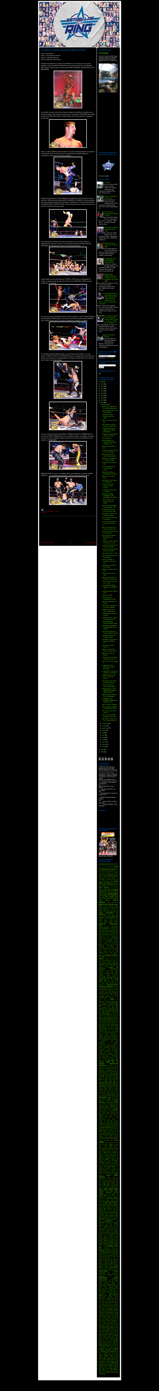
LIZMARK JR (106, 1165)
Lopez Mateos (111, 1166)
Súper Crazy (102, 1333)
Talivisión (101, 1337)
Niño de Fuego (107, 1228)
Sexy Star (106, 1323)
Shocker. (116, 1324)
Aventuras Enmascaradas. (111, 926)
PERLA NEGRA (103, 1246)
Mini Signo (115, 1216)
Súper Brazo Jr (108, 1331)
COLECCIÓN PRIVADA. (112, 964)
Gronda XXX (109, 1113)
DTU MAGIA (114, 1006)
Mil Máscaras (112, 1215)
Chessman (115, 949)
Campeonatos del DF (104, 937)
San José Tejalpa (114, 1315)
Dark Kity (111, 981)
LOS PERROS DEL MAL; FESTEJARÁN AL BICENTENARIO (109, 260)
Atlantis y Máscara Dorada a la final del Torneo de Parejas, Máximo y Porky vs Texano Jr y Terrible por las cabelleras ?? (110, 319)
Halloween (110, 1122)
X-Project (115, 1369)
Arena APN (115, 883)
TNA (114, 1342)
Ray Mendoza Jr (103, 1292)
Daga (116, 979)
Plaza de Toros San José (105, 1260)
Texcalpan (115, 1341)
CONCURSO (102, 976)
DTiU (108, 999)
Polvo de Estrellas (114, 1264)
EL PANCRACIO (109, 1020)
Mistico (106, 1218)
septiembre (105, 728)
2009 (102, 752)
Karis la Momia (108, 1148)
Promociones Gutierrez (113, 1274)
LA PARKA (106, 1159)
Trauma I (106, 1348)
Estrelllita (116, 1078)
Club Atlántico (115, 956)
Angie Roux (101, 876)
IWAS (111, 1140)
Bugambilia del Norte (104, 935)
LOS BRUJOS (107, 1168)
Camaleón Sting (114, 935)
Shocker (111, 1324)
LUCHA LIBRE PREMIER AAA (110, 1182)
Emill (109, 1025)
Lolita (105, 1166)
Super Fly (115, 1333)
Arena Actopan (110, 881)
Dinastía (100, 992)
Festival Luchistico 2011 (112, 1095)
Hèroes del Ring (102, 1126)
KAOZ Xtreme (102, 1148)
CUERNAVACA (102, 979)
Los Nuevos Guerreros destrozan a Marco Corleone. (63, 50)
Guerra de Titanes (108, 1115)
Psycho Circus (113, 1287)
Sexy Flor (106, 1321)
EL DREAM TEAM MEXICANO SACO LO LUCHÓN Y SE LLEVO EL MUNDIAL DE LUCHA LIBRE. (110, 278)
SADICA (100, 1305)
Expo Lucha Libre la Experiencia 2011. (108, 1083)
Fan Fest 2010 (108, 1089)
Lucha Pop (103, 1195)
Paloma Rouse (112, 1236)
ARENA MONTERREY (112, 902)
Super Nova (115, 1334)
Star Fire (112, 1330)
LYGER (116, 1201)
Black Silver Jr (102, 933)
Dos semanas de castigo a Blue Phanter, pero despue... (109, 537)
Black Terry (108, 933)
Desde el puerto (114, 988)
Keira (108, 1149)
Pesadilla (101, 1249)
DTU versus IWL (110, 1008)
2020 (102, 381)
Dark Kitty (106, 981)
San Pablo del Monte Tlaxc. (105, 1316)
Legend (113, 1162)
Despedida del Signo (103, 989)
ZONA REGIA (108, 1372)
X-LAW (110, 1369)
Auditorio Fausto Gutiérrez (111, 920)
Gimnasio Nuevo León (105, 1109)
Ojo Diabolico (114, 1230)
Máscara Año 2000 (113, 1208)
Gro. (104, 1113)
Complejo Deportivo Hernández (108, 974)
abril (103, 739)
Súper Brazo (101, 1331)
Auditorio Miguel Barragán (106, 921)
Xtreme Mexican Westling (108, 1371)
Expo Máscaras (103, 1086)
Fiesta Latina (102, 1096)
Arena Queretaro (103, 908)
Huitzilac (116, 1135)
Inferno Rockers (102, 1138)
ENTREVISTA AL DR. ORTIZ (105, 1054)
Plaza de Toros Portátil (113, 1259)
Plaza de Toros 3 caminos (109, 1253)
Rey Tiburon (101, 1302)
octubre (104, 725)
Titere (111, 1342)
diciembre (105, 404)
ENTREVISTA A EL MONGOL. (108, 1043)
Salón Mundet (102, 1310)
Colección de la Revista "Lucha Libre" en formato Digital (110, 244)
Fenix (100, 1093)
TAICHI (116, 1335)
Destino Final (112, 989)
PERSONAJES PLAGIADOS (111, 1248)
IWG (114, 1140)
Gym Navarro (111, 1119)
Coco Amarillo (115, 958)
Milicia (116, 1215)
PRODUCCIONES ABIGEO (108, 1271)
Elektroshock (108, 1024)
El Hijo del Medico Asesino (110, 1015)
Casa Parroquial (114, 944)
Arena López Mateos (112, 898)
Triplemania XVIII (105, 1351)
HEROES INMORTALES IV (107, 1127)
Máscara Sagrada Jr (113, 1211)
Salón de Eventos (103, 1306)
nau (114, 1225)
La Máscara (106, 1158)
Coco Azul (101, 960)
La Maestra (113, 1156)
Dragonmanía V (113, 997)
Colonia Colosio (109, 970)
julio (103, 732)
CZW (114, 978)
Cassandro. (102, 945)
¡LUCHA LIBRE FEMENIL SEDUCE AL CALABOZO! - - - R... (110, 587)
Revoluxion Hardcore (111, 1298)
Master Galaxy (110, 1212)
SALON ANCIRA (114, 1305)
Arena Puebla (114, 907)
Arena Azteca (110, 884)
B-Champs (113, 928)
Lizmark (100, 1165)
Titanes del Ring (106, 1342)
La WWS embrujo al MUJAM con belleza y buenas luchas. (110, 229)
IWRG (101, 1142)
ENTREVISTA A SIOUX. (104, 1050)
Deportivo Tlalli (107, 988)
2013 (102, 398)
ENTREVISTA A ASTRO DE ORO (110, 1032)
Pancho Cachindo (113, 1237)
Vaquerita (101, 1365)
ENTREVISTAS (114, 1056)
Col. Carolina (108, 962)
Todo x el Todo (103, 1344)
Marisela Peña (109, 1205)
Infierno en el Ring (111, 1138)
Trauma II (111, 1348)
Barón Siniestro (104, 930)
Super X (101, 1335)
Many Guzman (102, 1205)
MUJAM (116, 1223)
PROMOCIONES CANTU (108, 1277)
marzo (104, 742)
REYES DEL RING (109, 1302)
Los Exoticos (113, 1169)
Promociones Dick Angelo (105, 1281)
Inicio (69, 542)
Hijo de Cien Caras (107, 1128)
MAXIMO (116, 1212)
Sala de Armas (106, 1305)
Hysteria (106, 1137)
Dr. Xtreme (110, 995)
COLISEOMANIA (114, 969)
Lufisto (106, 1201)
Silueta (100, 1326)
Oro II (100, 1233)
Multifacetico (101, 1225)
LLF (111, 1165)
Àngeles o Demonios (103, 875)
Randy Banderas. (114, 1291)
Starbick (116, 1330)
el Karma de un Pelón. (107, 1018)
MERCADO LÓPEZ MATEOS (106, 1214)
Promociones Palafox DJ (111, 1283)
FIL (107, 1096)
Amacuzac (111, 871)
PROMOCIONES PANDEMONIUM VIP (108, 1284)
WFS (100, 1369)
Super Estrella (109, 1333)
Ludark (107, 1200)
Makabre (101, 1204)
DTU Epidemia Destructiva (106, 1004)
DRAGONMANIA (103, 997)
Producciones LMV (104, 1273)
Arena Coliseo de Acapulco (111, 889)
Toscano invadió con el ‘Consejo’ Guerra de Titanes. (108, 501)
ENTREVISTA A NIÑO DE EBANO (108, 1049)
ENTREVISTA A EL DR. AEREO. (108, 1042)
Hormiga (101, 1135)
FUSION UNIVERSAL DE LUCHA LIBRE (108, 1101)
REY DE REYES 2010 (108, 1299)
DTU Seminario (103, 1007)
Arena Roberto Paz (113, 908)
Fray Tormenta (114, 1098)
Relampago (115, 1295)
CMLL (57, 511)
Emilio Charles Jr (103, 1025)
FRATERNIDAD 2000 (104, 1098)
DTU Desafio (114, 1003)
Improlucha (115, 1137)
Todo (117, 1342)
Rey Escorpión (108, 1301)
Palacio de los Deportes (106, 1235)
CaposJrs (116, 941)
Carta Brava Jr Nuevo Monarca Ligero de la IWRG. (108, 416)
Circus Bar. (108, 956)
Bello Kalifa (101, 931)
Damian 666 (102, 980)
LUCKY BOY (102, 1200)
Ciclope (100, 954)
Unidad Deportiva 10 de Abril (111, 1354)
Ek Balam (106, 1011)
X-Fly (107, 1369)
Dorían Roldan (109, 993)
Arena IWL (101, 896)
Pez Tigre (116, 1249)
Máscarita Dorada (103, 1212)
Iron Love (106, 1140)
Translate (111, 358)
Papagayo (105, 1240)
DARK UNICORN (109, 983)
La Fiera (105, 1154)
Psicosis (105, 1287)
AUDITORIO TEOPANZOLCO (108, 924)
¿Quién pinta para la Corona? (106, 863)
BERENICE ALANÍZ (108, 931)
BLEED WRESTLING (104, 934)
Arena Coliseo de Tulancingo (106, 890)
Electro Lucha (115, 1022)
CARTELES (106, 944)
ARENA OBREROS (108, 906)
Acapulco (114, 868)
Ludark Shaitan (114, 1200)
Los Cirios (113, 1168)
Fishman (113, 1096)
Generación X (106, 1105)
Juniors (111, 1145)
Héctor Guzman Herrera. (112, 1123)
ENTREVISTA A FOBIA (104, 1045)
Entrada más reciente (47, 542)
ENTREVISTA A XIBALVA (111, 1051)
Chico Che (111, 951)
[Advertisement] (55, 528)
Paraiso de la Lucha (113, 1240)
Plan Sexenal (103, 1252)
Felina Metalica (102, 1092)
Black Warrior (115, 933)
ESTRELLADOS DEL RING (111, 1076)
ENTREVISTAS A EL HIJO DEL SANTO (108, 1057)
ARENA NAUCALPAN (106, 904)
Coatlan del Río (108, 958)
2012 (102, 400)
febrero (104, 744)
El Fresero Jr (114, 1014)
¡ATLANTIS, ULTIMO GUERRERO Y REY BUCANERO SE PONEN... (110, 495)
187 (116, 863)
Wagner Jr (115, 1368)
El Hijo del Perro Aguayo (108, 1016)
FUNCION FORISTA (105, 1100)
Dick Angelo (108, 990)
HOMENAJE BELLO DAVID (111, 1134)
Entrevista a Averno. (104, 1034)
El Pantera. (115, 1020)
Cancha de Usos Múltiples (106, 940)
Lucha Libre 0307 (103, 1173)
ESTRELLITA (111, 1078)
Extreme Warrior (103, 1088)
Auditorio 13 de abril (104, 918)
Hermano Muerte (106, 1124)
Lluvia (114, 1165)
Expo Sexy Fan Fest (112, 1086)
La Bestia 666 (106, 1152)
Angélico (116, 875)
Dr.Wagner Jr (109, 996)
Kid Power (113, 1149)
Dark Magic (101, 983)
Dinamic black (115, 990)
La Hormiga (107, 1156)
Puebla (110, 1288)
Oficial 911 (115, 1229)
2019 (102, 384)
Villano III (106, 1366)
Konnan (104, 1151)
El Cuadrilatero (106, 1014)
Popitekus (101, 1266)
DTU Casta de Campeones (105, 1003)
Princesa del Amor (103, 1269)
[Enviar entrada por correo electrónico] (42, 510)
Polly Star (107, 1264)
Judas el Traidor (103, 1145)
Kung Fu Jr (109, 1151)
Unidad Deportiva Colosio (106, 1355)
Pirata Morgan (108, 1250)
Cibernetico (115, 952)
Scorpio (111, 1319)
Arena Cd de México (113, 886)
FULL (116, 1099)
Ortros (103, 1233)
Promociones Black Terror (108, 1276)
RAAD (104, 1291)
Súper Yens (111, 1335)
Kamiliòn (110, 1147)
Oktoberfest (101, 1232)
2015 (102, 393)
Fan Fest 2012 (102, 1091)
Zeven (116, 1371)
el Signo (103, 1022)
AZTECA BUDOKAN (104, 929)
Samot (100, 1315)
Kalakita (105, 1147)
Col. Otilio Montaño (110, 963)
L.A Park (114, 1151)
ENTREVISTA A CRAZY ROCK (105, 1038)
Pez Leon (111, 1249)
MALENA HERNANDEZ (108, 1204)
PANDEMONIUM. (103, 1239)
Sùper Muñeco (109, 1334)
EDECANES (115, 1010)
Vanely (116, 1364)
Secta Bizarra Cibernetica (105, 1320)
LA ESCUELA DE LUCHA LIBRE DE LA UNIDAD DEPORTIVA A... (108, 430)
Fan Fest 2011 (115, 1089)
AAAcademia (101, 868)
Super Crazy (115, 1331)
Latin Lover (108, 1162)
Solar (110, 1327)
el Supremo (108, 1022)
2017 (102, 388)
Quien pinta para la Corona (106, 1290)
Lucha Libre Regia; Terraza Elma (107, 1187)
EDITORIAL (101, 1011)
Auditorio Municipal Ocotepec (111, 922)
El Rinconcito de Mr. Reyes (110, 1021)
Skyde (104, 1327)
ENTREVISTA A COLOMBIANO (110, 1036)
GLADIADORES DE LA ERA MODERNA (108, 1110)
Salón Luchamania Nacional (110, 1309)
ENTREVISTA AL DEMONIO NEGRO (108, 1053)
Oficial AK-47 (102, 1230)
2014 (102, 395)
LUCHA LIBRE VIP (112, 1194)
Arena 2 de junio (103, 881)
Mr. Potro (106, 1223)
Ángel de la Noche (106, 874)
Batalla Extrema (114, 930)
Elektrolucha (101, 1024)
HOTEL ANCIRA (108, 1135)
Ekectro (111, 1011)
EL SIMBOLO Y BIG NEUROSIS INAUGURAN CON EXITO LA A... (109, 700)
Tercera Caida (109, 1340)
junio (103, 735)
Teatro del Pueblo (104, 1338)
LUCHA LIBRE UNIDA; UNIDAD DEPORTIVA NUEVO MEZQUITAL (108, 1193)
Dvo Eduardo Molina (103, 1010)
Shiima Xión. (102, 1324)
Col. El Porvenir (114, 962)
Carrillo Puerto (111, 942)
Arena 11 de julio (113, 879)
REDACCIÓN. (102, 1294)
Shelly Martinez (114, 1323)
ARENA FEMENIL (113, 893)
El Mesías (102, 1020)
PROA (116, 1270)
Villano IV (111, 1366)
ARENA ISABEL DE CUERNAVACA (108, 895)
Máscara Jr (105, 1211)
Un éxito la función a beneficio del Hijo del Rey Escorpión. (110, 213)
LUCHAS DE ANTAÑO (104, 1198)
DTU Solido (111, 1007)
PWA (117, 1288)
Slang (107, 1327)
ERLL (100, 1058)
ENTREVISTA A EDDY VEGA (109, 1040)
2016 (102, 391)
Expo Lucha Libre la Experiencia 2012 (108, 1084)
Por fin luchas (103, 53)
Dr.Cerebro (101, 996)
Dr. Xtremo (115, 995)
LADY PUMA (107, 1160)
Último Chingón (111, 1352)
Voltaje (111, 1368)
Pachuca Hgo (115, 1233)
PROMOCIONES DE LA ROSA (108, 1280)
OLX (113, 1232)
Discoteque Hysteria (107, 992)
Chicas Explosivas (103, 951)
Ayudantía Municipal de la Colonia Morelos (108, 927)
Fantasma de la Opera (112, 1091)
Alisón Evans (105, 871)
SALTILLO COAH (113, 1313)
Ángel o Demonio (114, 874)
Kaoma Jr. (115, 1147)
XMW (100, 1371)
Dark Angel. (111, 980)
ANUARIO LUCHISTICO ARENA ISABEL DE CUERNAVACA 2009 (108, 878)
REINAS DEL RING (105, 1295)
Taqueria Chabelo (107, 1337)
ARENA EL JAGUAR (103, 893)
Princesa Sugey (103, 1270)
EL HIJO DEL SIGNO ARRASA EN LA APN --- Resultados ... (109, 667)
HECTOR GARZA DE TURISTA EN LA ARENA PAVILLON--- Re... (109, 442)
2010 (102, 749)
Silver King (105, 1326)
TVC (103, 1352)
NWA (103, 1229)
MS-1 (111, 1223)
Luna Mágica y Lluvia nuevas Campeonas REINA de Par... (109, 641)
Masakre (105, 1208)
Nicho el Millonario (103, 1226)
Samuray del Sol (106, 1315)
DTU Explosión (107, 1005)
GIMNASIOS (115, 1109)
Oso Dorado (108, 1233)
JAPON (106, 1142)
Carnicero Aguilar (103, 942)
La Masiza (112, 1158)
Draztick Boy (102, 999)
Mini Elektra (109, 1216)
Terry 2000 (104, 1341)
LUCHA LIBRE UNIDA (112, 1188)
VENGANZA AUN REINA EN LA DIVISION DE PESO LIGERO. (109, 627)
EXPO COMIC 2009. (110, 1079)
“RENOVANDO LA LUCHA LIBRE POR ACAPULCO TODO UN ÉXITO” (109, 690)
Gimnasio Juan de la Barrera (110, 1108)
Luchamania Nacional (112, 1197)
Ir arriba (43, 512)
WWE (103, 1369)
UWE (112, 1362)
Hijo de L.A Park (108, 1130)
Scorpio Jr (115, 1319)
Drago (116, 996)
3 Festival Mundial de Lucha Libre (108, 864)
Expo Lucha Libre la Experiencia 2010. (108, 1081)
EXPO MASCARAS (113, 1085)
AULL (101, 926)
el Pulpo (100, 1021)
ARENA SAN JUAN (104, 910)
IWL (116, 1140)
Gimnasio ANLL (114, 1105)
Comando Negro (109, 973)
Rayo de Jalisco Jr (113, 1292)
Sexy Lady (112, 1321)
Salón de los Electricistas (108, 1308)
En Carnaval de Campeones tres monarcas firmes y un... (109, 523)
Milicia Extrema (102, 1216)
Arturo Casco (114, 914)
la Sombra (112, 1159)
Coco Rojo (107, 960)
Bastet (109, 930)
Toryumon (101, 1348)
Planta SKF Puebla (111, 1252)
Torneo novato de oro (112, 1347)
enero (103, 746)
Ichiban (110, 1137)
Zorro (113, 1372)
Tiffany (100, 1342)
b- (109, 928)
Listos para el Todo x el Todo (109, 553)
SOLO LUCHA (114, 1327)
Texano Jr (110, 1341)
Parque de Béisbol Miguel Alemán (110, 1243)
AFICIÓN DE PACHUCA (108, 870)
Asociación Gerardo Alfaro (105, 916)
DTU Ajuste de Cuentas (111, 1001)
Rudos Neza (105, 1303)
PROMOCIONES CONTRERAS (108, 1278)
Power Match (108, 1266)
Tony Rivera (110, 1344)
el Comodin (113, 1013)
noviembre (105, 723)
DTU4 (116, 1008)
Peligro (110, 1244)
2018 (102, 386)
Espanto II (104, 1068)
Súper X (106, 1335)
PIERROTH (101, 1251)
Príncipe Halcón (111, 1270)
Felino (108, 1092)
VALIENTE (111, 1364)
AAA (116, 867)
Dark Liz (116, 981)
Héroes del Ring (114, 1124)
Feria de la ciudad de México (108, 1093)
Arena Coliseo (104, 888)
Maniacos (116, 1204)
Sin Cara (110, 1326)
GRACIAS (112, 1112)
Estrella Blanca (108, 1075)
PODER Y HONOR (103, 1263)
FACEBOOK (101, 1089)
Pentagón (116, 1244)
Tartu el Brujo (115, 1337)
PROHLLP (104, 1274)
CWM (111, 978)
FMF (117, 1096)
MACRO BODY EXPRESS (110, 1203)
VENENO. (110, 1365)
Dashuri (116, 983)
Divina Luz (103, 993)
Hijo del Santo (107, 1133)
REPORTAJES (102, 1296)
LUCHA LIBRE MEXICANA (105, 1181)
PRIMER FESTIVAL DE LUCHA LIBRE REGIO (108, 1266)
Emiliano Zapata (114, 1024)
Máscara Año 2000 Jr (105, 1209)
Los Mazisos (111, 1170)
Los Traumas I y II (107, 1172)
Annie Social (110, 876)
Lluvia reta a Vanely (107, 595)
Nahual (106, 1225)
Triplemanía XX (114, 1351)
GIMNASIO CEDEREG (104, 1106)
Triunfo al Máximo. (107, 438)
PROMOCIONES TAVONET (105, 1285)
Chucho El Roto (108, 952)
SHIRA (107, 1324)
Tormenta (116, 1344)
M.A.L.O (100, 1202)
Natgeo (110, 1225)
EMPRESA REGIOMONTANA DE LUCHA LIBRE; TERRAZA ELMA (108, 1030)
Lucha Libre (115, 1172)
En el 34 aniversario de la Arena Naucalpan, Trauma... (108, 468)
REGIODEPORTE (113, 1294)
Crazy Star (115, 977)
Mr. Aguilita (113, 1222)
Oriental (116, 1232)
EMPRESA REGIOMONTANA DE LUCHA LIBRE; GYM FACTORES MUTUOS (108, 1027)
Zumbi (116, 1372)
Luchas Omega (114, 1198)
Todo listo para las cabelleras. (110, 704)
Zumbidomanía (102, 1374)
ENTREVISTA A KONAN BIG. (110, 1047)
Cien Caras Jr (106, 954)
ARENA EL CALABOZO (112, 892)
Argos (109, 914)
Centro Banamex (109, 947)
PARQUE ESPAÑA (103, 1244)
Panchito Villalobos (103, 1237)
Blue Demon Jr (114, 934)
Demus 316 (104, 984)
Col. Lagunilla (102, 963)
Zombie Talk (101, 1372)
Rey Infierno (115, 1301)
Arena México (51, 511)
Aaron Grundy (108, 868)
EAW (110, 1010)
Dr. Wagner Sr (103, 995)
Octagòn (111, 1229)
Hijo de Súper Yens (108, 1131)
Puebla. (113, 1288)
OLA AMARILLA (107, 1232)
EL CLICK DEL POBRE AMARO (108, 1012)
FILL (110, 1096)
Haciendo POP (102, 1122)
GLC (100, 1112)
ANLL (105, 877)
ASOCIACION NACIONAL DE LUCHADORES (108, 916)
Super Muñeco (102, 1334)
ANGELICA (111, 875)
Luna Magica (111, 1201)
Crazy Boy (109, 977)
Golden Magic (105, 1112)
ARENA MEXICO (104, 900)
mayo (103, 737)
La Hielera (110, 1154)
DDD (100, 985)
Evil (103, 1079)
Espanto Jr (109, 1068)
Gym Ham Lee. (109, 1117)
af (101, 869)
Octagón (107, 1229)
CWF (108, 978)
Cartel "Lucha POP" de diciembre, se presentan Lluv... (109, 561)
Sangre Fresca (111, 1317)
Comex (116, 973)
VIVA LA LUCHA (105, 1368)
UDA (106, 1352)
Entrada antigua (90, 542)
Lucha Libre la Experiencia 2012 (110, 1180)
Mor (107, 1222)
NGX (117, 1225)
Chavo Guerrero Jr (108, 949)
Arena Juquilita (109, 896)
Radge (107, 1291)
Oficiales (108, 1230)
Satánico (107, 1319)
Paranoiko (101, 1241)
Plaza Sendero (114, 1262)
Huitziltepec (101, 1137)
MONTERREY (102, 1219)
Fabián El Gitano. (113, 1088)
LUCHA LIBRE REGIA (105, 1184)
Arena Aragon (102, 884)
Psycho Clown (102, 1288)
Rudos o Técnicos (113, 1303)
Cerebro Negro (111, 948)
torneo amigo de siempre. (105, 1345)
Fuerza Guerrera (103, 1099)
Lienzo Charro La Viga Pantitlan (110, 1163)
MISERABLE (101, 1218)
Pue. (107, 1288)
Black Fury (115, 931)
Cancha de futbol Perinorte (110, 938)
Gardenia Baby (111, 1103)
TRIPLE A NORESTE (105, 1350)
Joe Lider (116, 1144)
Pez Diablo (105, 1249)
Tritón (100, 1352)
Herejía (100, 1124)
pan (117, 1236)
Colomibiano (101, 970)
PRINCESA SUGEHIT (113, 1269)
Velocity (105, 1365)
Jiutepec (111, 1144)
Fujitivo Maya (111, 1099)
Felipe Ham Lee (114, 1092)
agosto (104, 730)
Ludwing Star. (102, 1201)
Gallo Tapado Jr (103, 1103)
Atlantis (116, 917)
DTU (112, 999)
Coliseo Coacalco (103, 966)
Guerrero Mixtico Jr (109, 1116)
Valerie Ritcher (105, 1364)
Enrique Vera (111, 1031)
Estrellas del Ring (103, 1078)
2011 (102, 402)
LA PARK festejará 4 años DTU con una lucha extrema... (109, 676)
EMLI (111, 1025)
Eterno (100, 1079)
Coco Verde (113, 960)
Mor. (109, 1222)
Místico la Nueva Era (113, 1218)
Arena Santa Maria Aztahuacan (110, 911)
